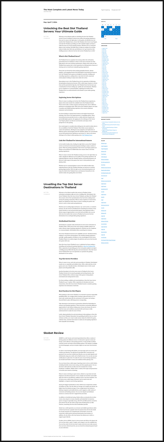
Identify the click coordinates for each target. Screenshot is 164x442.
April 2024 (104, 69)
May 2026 (104, 52)
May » (116, 38)
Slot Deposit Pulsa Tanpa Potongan (108, 240)
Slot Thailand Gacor (87, 135)
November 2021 (105, 108)
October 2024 (105, 61)
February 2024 (105, 72)
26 (113, 34)
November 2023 (105, 76)
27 (116, 34)
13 (116, 29)
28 (119, 34)
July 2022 (104, 98)
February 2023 (105, 88)
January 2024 (105, 73)
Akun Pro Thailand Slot (89, 246)
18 (110, 31)
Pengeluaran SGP (116, 9)
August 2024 (104, 64)
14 (119, 29)
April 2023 (104, 86)
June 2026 (104, 51)
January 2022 (105, 106)
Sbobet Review (54, 332)
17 (108, 31)
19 (113, 31)
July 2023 (104, 81)
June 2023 (104, 83)
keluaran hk (103, 151)
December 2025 (105, 59)
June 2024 (104, 67)
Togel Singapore (104, 148)
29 (102, 36)
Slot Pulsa (103, 164)
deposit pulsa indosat (105, 170)
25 (110, 34)
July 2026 (104, 49)
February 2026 (105, 56)
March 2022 (104, 103)
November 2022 (105, 92)
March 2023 (104, 87)
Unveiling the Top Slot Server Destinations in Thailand (63, 186)
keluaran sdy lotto (105, 242)
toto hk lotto (103, 237)
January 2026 (105, 57)
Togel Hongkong (105, 9)
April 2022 (104, 102)
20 (116, 31)
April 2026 (104, 53)
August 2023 (104, 80)
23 (105, 34)
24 (108, 34)
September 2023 (105, 79)
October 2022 (105, 94)
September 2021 (105, 111)
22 (102, 34)
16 (105, 31)
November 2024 (105, 60)
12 (113, 29)
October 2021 (105, 110)
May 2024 (104, 68)
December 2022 (105, 91)
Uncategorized (47, 38)
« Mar (105, 38)
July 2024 (104, 65)
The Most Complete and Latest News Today (64, 10)
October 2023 (105, 77)
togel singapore (104, 146)
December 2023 (105, 75)
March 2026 (104, 55)
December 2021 (105, 107)
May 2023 (104, 84)
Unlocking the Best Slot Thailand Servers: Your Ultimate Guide (66, 30)
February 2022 (105, 104)
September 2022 (105, 95)
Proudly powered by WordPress (68, 436)
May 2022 (104, 100)
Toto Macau (103, 154)
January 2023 (105, 90)
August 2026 (104, 48)
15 (102, 31)
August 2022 (104, 96)
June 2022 (104, 99)
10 (108, 29)
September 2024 (105, 63)
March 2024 (104, 71)
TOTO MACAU (104, 156)
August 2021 (104, 112)
